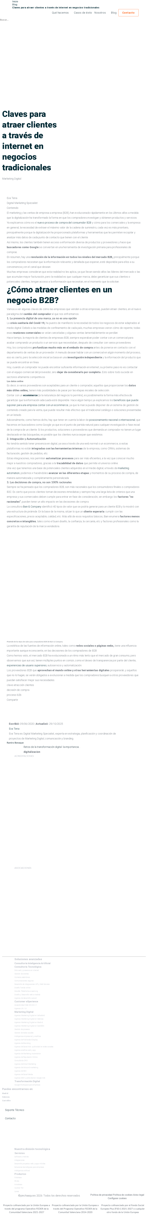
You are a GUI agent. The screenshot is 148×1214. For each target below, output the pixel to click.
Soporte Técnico (14, 1109)
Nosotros (100, 12)
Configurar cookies (117, 1198)
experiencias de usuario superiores (27, 665)
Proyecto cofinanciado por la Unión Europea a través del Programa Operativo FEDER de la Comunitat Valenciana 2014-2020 (75, 1208)
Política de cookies (123, 1194)
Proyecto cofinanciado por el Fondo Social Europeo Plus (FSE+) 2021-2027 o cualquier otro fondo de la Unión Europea (123, 1208)
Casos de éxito (83, 12)
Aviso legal (138, 1194)
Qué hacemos (60, 12)
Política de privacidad (101, 1194)
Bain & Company (32, 506)
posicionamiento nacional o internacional (112, 419)
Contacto (128, 12)
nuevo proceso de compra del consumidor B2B (64, 222)
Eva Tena (14, 728)
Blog (113, 12)
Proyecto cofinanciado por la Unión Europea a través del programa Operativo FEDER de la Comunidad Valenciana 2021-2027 (26, 1208)
